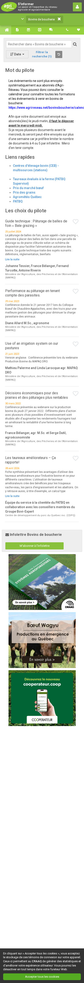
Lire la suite (12, 259)
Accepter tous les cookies (42, 976)
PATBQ (18, 201)
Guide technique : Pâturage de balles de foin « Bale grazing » (36, 223)
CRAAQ (37, 961)
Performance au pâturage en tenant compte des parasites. (32, 293)
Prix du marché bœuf (28, 188)
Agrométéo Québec (27, 197)
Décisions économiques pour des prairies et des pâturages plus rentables (36, 395)
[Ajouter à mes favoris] (76, 222)
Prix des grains (24, 192)
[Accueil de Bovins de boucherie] (5, 29)
